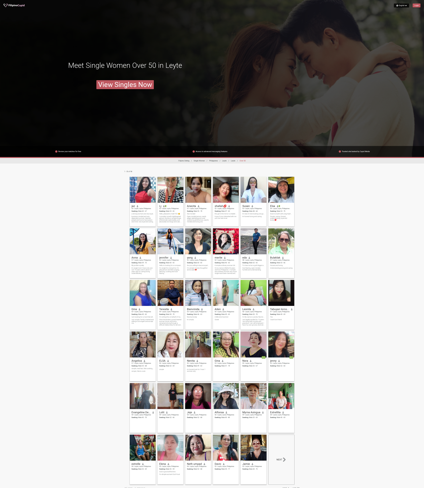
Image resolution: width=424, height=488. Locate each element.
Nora (245, 360)
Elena (162, 463)
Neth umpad (194, 463)
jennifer (163, 257)
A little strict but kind (221, 317)
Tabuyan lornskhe (279, 309)
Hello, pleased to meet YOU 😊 (169, 214)
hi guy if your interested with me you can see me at (225, 217)
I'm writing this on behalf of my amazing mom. (170, 317)
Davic (218, 463)
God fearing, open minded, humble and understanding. (251, 269)
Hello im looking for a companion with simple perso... (170, 265)
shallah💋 (221, 206)
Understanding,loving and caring (281, 268)
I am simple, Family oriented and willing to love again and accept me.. (143, 321)
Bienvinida (193, 309)
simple (161, 369)
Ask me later (191, 214)
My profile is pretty (138, 265)
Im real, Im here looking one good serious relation (253, 214)
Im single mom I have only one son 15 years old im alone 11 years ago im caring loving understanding (142, 270)
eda (244, 257)
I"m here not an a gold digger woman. (253, 265)
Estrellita (275, 412)
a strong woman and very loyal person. (143, 214)
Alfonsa (219, 412)
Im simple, (190, 319)
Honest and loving (276, 265)
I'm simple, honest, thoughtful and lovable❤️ (197, 269)
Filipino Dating (183, 161)
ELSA (162, 360)
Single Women (199, 161)
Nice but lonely (192, 317)
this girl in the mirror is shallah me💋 (226, 214)
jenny (273, 360)
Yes (271, 317)
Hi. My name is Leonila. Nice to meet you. (253, 317)
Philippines (213, 161)
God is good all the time (167, 472)
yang (190, 257)
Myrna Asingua (251, 412)
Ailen (218, 309)
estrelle (136, 463)
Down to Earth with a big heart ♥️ (281, 214)
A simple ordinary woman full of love (226, 265)
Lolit (161, 412)
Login (416, 5)
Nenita (191, 360)
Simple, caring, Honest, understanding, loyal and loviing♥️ (278, 218)
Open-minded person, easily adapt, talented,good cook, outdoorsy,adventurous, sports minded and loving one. (198, 219)
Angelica (137, 360)
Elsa (272, 206)
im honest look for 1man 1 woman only (196, 370)
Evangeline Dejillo (141, 412)
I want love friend (276, 319)
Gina (134, 309)
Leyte (224, 161)
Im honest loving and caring (252, 216)
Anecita (191, 206)
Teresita (164, 309)
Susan (246, 206)
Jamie (246, 463)
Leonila (246, 309)
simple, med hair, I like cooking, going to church (143, 368)
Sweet (217, 319)
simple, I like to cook (138, 371)
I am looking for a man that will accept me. (143, 317)
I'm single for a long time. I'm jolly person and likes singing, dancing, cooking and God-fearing (169, 270)
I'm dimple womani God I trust (169, 474)
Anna (135, 257)
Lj (160, 206)
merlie (218, 257)
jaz (133, 206)
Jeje (189, 412)
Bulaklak (275, 257)
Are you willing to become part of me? (198, 265)
